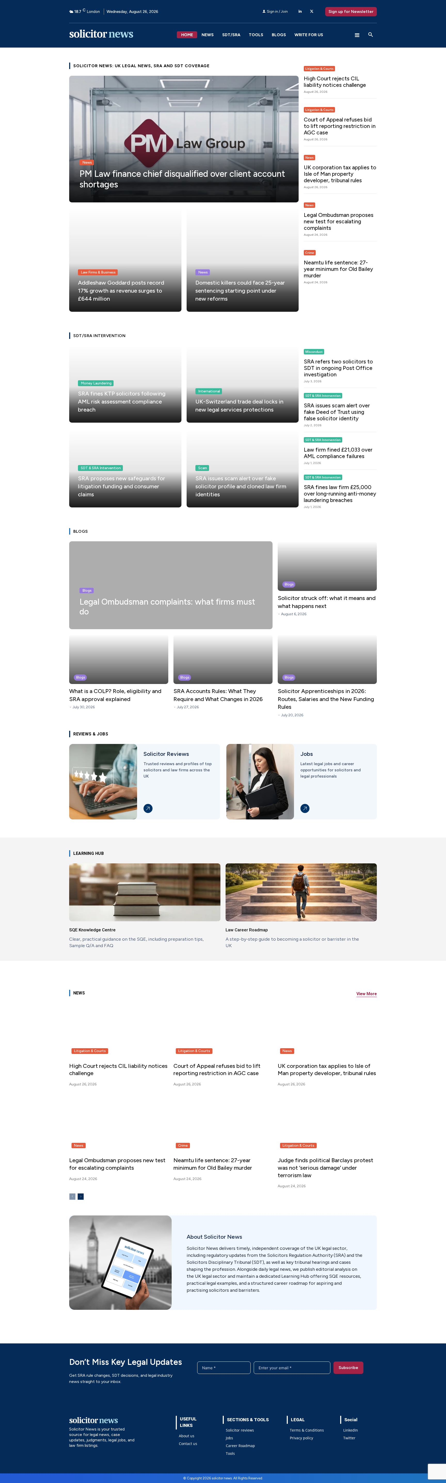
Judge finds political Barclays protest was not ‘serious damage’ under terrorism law (325, 1167)
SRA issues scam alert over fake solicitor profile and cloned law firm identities (240, 486)
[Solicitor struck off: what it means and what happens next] (327, 566)
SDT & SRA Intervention (101, 468)
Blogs (87, 590)
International (209, 391)
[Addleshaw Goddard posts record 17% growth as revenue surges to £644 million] (125, 260)
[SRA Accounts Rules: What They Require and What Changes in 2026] (223, 659)
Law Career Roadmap (247, 929)
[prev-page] (72, 1196)
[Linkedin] (300, 11)
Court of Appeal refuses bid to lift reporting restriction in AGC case (340, 126)
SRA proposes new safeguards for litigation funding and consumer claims (121, 486)
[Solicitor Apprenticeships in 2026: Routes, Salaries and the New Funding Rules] (327, 659)
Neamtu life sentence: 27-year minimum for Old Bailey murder (338, 269)
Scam (202, 468)
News (87, 162)
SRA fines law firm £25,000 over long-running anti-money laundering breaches (340, 493)
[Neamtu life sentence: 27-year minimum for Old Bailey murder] (223, 1123)
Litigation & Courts (319, 68)
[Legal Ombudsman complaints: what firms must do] (171, 585)
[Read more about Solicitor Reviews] (148, 808)
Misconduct (314, 351)
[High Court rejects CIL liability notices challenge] (118, 1029)
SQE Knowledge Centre (92, 929)
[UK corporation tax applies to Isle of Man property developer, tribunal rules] (327, 1029)
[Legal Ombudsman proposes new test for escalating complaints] (118, 1123)
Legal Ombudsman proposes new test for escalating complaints (338, 221)
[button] (370, 35)
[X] (311, 11)
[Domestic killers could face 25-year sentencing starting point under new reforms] (243, 260)
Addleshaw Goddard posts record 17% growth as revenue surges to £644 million (121, 290)
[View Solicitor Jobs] (304, 808)
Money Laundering (96, 383)
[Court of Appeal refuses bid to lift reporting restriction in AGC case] (223, 1029)
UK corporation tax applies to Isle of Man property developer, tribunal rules (340, 174)
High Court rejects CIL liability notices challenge (335, 81)
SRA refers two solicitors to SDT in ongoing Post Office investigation (338, 368)
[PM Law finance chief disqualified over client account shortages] (184, 139)
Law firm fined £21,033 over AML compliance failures (338, 452)
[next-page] (80, 1196)
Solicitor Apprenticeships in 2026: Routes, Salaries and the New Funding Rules (326, 699)
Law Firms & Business (98, 272)
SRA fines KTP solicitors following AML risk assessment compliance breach (121, 401)
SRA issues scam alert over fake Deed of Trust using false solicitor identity (337, 412)
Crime (309, 252)
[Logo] (123, 35)
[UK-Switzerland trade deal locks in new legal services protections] (243, 384)
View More (366, 993)
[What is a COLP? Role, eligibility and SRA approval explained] (118, 659)
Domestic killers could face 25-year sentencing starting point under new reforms (240, 290)
